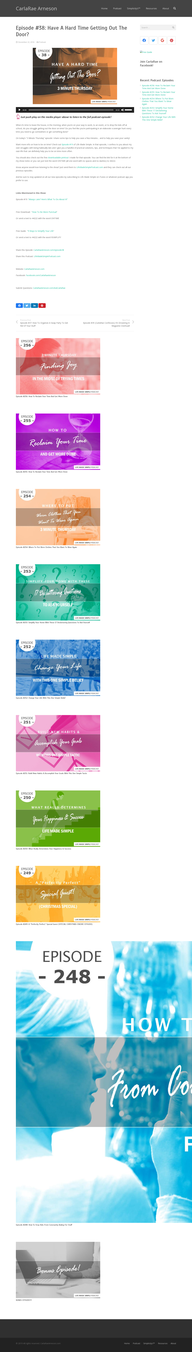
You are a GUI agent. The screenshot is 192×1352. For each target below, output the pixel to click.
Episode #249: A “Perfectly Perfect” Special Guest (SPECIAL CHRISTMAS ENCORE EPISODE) (54, 924)
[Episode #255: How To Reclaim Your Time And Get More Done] (58, 442)
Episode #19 (67, 144)
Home (127, 1343)
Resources (163, 1343)
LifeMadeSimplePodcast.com (89, 167)
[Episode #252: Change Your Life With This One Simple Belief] (58, 668)
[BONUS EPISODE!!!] (58, 1270)
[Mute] (122, 109)
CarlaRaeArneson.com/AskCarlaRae (49, 288)
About (173, 1343)
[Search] (174, 8)
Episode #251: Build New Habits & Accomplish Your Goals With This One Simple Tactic (51, 773)
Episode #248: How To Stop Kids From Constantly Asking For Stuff (44, 1225)
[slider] (129, 109)
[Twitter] (153, 40)
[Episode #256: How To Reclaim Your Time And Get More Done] (58, 366)
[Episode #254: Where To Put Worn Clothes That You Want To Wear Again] (58, 517)
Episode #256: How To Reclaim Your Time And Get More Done (42, 396)
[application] (75, 110)
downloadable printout (58, 157)
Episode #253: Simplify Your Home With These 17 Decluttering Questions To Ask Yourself (53, 622)
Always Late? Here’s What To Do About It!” (48, 199)
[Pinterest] (171, 40)
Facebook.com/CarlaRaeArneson (41, 275)
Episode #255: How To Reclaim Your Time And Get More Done (41, 472)
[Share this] (19, 305)
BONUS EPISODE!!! (24, 1300)
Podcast (42, 42)
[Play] (19, 109)
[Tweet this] (27, 305)
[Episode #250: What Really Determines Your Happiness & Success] (58, 818)
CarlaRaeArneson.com (34, 269)
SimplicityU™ (149, 1343)
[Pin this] (42, 305)
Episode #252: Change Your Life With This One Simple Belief (40, 698)
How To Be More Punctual (44, 212)
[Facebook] (144, 40)
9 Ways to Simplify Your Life (40, 231)
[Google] (162, 40)
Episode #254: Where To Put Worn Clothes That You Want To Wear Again (46, 547)
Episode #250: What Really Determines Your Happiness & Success (43, 849)
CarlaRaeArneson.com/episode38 (49, 250)
